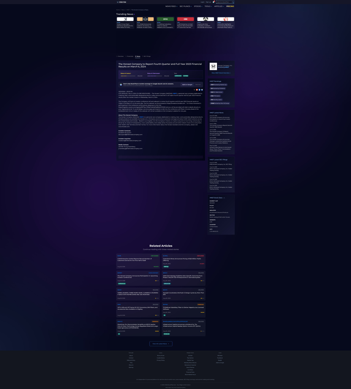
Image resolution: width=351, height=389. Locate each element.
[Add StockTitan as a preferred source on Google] (201, 90)
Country (213, 224)
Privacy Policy (161, 360)
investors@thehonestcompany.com (129, 140)
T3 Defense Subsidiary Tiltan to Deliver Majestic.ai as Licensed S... (165, 25)
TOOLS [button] (207, 6)
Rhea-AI (131, 365)
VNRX (219, 22)
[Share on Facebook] (199, 90)
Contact (131, 358)
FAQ (131, 362)
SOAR (118, 22)
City (211, 229)
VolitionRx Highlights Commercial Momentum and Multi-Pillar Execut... (225, 25)
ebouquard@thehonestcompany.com (130, 134)
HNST (175, 93)
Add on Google (187, 84)
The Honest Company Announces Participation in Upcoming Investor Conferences (220, 119)
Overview (121, 56)
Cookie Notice (161, 358)
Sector (212, 215)
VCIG (138, 22)
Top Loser (200, 255)
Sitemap (131, 367)
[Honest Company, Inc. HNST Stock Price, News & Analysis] (213, 66)
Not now (198, 84)
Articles (190, 355)
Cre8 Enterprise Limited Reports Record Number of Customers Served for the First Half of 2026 (135, 259)
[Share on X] (194, 90)
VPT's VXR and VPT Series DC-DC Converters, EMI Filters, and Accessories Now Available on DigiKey (137, 308)
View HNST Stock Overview (221, 73)
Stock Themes (190, 367)
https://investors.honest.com (176, 103)
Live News (190, 369)
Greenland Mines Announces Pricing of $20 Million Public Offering (182, 259)
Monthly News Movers (190, 362)
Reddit (220, 360)
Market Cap (214, 201)
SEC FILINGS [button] (185, 6)
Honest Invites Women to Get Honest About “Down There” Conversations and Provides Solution (220, 149)
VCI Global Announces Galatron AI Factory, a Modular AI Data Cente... (144, 25)
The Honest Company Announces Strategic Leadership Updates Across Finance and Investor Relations (220, 141)
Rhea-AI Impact (126, 73)
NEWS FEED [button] (170, 6)
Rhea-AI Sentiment (153, 73)
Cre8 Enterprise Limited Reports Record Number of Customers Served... (185, 25)
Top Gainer (154, 255)
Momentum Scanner (190, 365)
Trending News (124, 14)
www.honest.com (124, 126)
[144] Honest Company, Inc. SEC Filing (221, 164)
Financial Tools (190, 372)
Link (211, 222)
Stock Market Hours (190, 374)
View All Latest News (160, 344)
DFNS (158, 22)
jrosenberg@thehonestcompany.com (130, 148)
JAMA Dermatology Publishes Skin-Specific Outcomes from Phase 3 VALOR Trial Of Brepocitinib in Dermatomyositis (182, 276)
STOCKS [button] (197, 6)
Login (202, 2)
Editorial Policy (131, 360)
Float (212, 205)
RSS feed (220, 355)
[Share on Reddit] (196, 90)
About (131, 355)
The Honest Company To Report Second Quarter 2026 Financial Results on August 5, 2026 (221, 133)
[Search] (233, 2)
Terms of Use (160, 355)
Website (212, 220)
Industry (213, 210)
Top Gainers (190, 358)
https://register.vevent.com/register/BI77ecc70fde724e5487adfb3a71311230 (141, 107)
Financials (130, 56)
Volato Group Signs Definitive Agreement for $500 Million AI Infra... (125, 25)
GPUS (199, 22)
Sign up (208, 2)
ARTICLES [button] (218, 6)
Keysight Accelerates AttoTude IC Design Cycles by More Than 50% (183, 293)
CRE (178, 22)
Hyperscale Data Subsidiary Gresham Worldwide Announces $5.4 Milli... (204, 26)
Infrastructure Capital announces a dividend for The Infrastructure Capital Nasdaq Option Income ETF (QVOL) (182, 325)
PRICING (230, 6)
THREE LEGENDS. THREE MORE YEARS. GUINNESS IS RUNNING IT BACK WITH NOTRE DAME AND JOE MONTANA (138, 293)
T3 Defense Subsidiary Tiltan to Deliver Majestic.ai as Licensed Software (183, 308)
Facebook (220, 358)
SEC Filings (147, 56)
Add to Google (220, 362)
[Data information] (224, 198)
